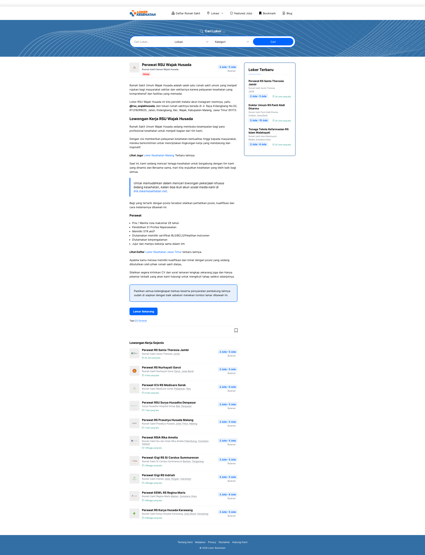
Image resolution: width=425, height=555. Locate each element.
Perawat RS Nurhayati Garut (161, 367)
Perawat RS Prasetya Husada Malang (167, 420)
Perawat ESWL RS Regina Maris (163, 492)
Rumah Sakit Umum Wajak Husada (160, 69)
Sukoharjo (185, 478)
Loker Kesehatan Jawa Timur (163, 252)
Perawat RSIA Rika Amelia (160, 437)
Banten (187, 461)
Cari (273, 41)
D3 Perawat (141, 320)
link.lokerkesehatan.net (150, 191)
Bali (178, 406)
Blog (286, 3)
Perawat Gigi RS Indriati (158, 475)
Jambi (176, 353)
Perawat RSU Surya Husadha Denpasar (169, 402)
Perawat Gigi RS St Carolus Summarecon (170, 457)
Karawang (202, 513)
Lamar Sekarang (143, 311)
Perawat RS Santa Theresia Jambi (165, 350)
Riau (188, 388)
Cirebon (252, 115)
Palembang (190, 441)
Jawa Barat (187, 371)
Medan (174, 496)
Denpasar (186, 406)
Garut (177, 371)
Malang (193, 423)
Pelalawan (179, 388)
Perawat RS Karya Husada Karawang (167, 510)
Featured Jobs (249, 3)
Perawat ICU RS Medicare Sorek (164, 385)
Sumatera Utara (188, 496)
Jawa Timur (181, 423)
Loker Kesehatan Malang (159, 155)
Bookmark (270, 3)
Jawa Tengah (171, 478)
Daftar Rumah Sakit (204, 3)
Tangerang (198, 461)
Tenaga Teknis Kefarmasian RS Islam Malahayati (269, 131)
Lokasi (226, 3)
